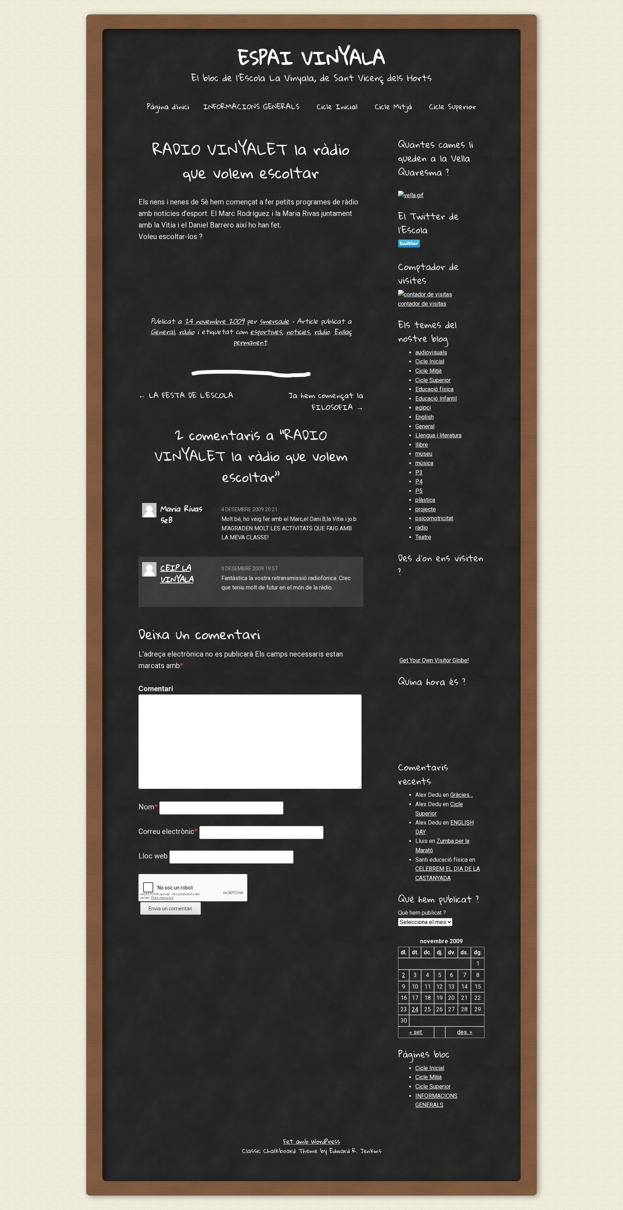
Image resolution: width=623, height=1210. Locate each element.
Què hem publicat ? (422, 912)
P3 (419, 472)
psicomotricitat (434, 518)
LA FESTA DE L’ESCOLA (185, 395)
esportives (266, 331)
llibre (421, 444)
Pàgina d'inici (168, 106)
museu (423, 453)
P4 (419, 481)
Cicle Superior (452, 106)
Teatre (423, 537)
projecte (425, 509)
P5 (419, 490)
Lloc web (153, 856)
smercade (274, 321)
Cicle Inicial (337, 106)
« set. (416, 1032)
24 (415, 1009)
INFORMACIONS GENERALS (251, 106)
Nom (148, 807)
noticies (298, 331)
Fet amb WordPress (311, 1141)
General (162, 331)
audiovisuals (431, 352)
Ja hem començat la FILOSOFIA (325, 401)
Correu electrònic (168, 831)
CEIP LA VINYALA (176, 574)
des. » (464, 1032)
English (424, 417)
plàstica (425, 499)
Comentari (153, 688)
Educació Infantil (436, 398)
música (424, 463)
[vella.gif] (411, 195)
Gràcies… (461, 794)
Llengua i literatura (438, 435)
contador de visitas (422, 303)
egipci (423, 407)
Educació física (434, 389)
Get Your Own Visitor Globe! (434, 660)
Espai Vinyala (311, 57)
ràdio (186, 331)
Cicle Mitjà (393, 106)
